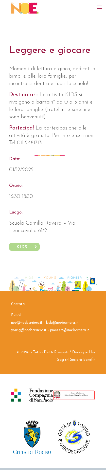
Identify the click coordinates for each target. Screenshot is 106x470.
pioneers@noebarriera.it (69, 330)
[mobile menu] (99, 7)
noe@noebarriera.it (26, 323)
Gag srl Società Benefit (76, 360)
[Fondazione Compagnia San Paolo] (32, 395)
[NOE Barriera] (24, 7)
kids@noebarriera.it (62, 323)
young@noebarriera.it (28, 330)
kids (22, 247)
